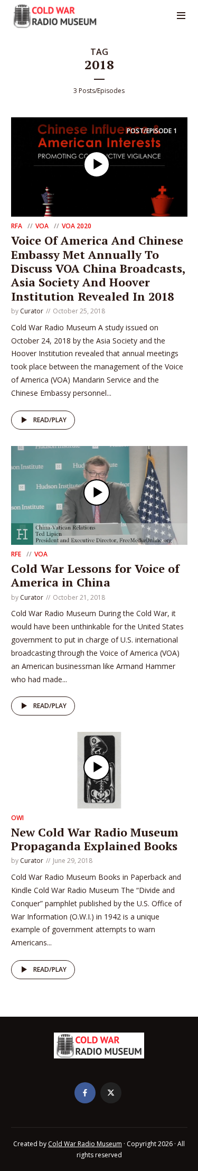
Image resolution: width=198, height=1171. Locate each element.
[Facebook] (85, 1092)
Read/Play (50, 419)
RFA (16, 225)
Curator (31, 310)
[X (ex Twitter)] (110, 1092)
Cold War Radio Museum (85, 1143)
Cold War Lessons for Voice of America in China (95, 575)
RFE (16, 554)
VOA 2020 (76, 225)
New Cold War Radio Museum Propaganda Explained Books (94, 838)
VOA (42, 225)
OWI (17, 817)
